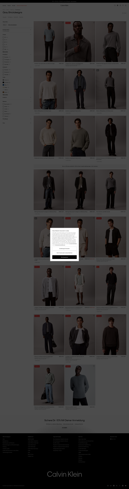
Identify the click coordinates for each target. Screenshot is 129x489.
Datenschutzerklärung (60, 245)
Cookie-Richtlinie (73, 243)
